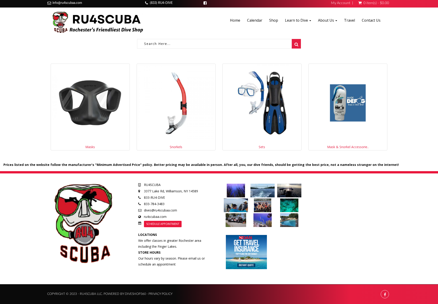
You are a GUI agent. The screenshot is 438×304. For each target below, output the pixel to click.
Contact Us (371, 20)
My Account (340, 3)
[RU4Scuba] (96, 22)
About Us (326, 20)
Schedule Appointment (162, 224)
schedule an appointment (157, 264)
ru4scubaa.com (155, 216)
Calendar (254, 20)
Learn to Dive (297, 20)
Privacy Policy (160, 294)
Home (235, 20)
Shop (273, 20)
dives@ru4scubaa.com (160, 210)
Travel (349, 20)
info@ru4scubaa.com (67, 3)
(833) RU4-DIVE (161, 3)
